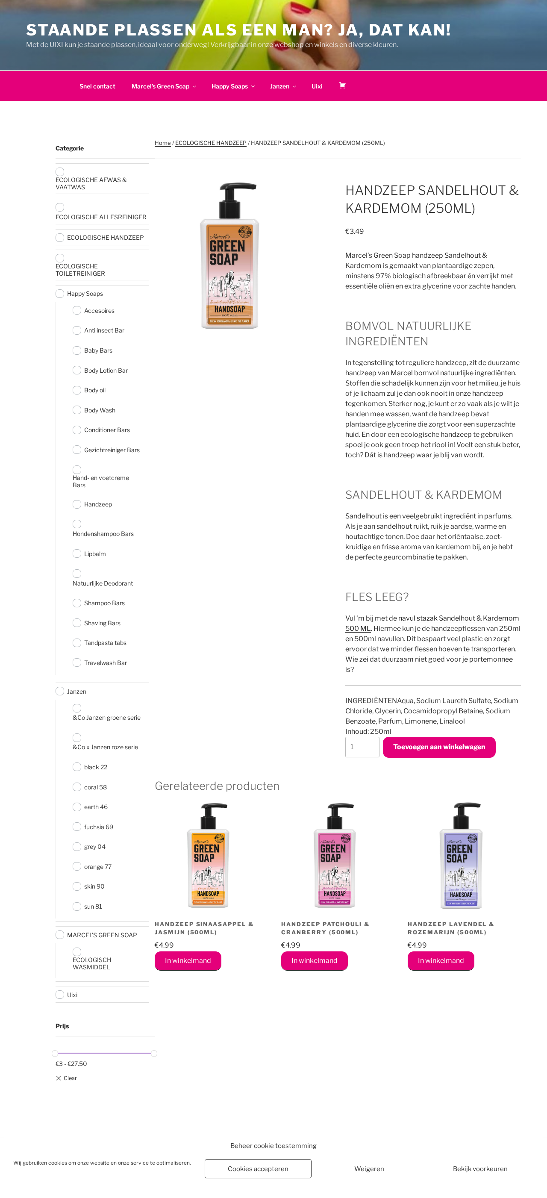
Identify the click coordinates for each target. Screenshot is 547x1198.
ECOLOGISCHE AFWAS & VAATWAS (91, 183)
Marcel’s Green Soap (160, 86)
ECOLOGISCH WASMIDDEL (92, 963)
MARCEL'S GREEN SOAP (102, 935)
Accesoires (99, 310)
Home (163, 142)
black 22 (95, 767)
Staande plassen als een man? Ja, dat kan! (239, 30)
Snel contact (97, 86)
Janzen (279, 86)
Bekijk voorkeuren (480, 1169)
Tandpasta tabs (105, 642)
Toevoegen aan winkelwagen (439, 747)
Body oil (95, 390)
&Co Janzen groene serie (107, 717)
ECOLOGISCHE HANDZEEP (211, 142)
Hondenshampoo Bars (103, 533)
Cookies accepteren (258, 1169)
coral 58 (95, 787)
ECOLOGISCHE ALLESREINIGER (101, 217)
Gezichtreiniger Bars (112, 449)
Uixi (317, 86)
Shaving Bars (102, 623)
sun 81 (93, 906)
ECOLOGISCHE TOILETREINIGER (80, 269)
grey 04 (95, 846)
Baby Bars (98, 350)
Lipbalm (95, 553)
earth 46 (96, 806)
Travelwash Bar (105, 662)
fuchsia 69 (98, 826)
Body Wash (99, 410)
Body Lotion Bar (106, 370)
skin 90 (94, 886)
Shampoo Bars (104, 602)
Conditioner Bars (107, 429)
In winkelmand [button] (188, 961)
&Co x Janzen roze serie (105, 747)
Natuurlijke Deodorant (103, 583)
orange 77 (98, 866)
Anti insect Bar (104, 330)
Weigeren (369, 1169)
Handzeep (98, 504)
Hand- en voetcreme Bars (101, 481)
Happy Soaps (230, 86)
